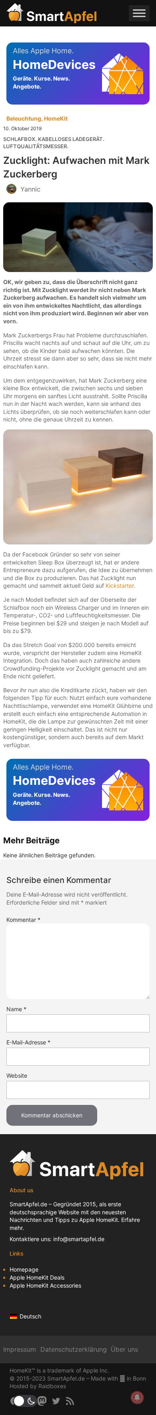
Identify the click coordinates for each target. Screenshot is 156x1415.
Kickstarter (120, 585)
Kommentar (23, 919)
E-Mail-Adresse (28, 1042)
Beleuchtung (23, 118)
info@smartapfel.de (78, 1239)
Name (16, 1009)
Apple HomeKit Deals (37, 1277)
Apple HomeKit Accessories (45, 1285)
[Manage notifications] (137, 1397)
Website (16, 1075)
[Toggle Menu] (139, 13)
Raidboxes (52, 1386)
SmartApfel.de (28, 1204)
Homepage (24, 1269)
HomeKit (56, 118)
